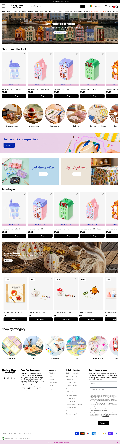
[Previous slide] (5, 208)
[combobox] (103, 390)
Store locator (70, 379)
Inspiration (52, 389)
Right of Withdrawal (72, 386)
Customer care (71, 383)
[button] (3, 6)
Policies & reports (71, 395)
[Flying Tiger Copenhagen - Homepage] (16, 6)
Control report (70, 411)
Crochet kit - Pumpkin (85, 312)
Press (51, 386)
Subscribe (103, 423)
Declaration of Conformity (74, 405)
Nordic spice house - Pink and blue (38, 89)
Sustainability (53, 383)
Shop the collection (60, 33)
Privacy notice (70, 398)
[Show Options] (114, 390)
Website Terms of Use (73, 392)
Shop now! (43, 174)
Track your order (71, 376)
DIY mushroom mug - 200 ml (62, 312)
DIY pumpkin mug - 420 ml (37, 312)
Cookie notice (70, 401)
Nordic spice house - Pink (61, 89)
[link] (106, 6)
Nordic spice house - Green (88, 89)
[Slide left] (5, 70)
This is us (52, 373)
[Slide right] (115, 70)
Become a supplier (72, 414)
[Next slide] (115, 208)
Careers (51, 379)
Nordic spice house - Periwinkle (11, 89)
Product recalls (71, 408)
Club (50, 376)
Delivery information (72, 373)
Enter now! (9, 145)
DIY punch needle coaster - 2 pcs (13, 312)
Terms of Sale (70, 389)
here (67, 442)
